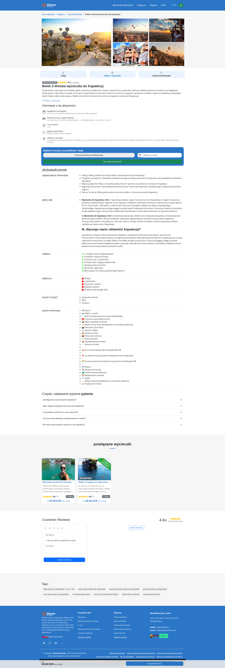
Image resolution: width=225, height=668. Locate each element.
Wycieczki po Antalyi (122, 625)
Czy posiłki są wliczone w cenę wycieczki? (60, 412)
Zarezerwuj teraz (154, 663)
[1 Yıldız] (45, 528)
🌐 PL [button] (173, 5)
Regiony (153, 5)
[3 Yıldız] (54, 528)
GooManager (57, 656)
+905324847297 (163, 627)
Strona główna (48, 14)
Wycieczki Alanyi (120, 617)
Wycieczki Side (119, 633)
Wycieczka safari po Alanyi (88, 621)
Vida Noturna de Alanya (145, 656)
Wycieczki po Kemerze (122, 629)
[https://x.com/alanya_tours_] (61, 643)
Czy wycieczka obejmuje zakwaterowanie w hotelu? (64, 418)
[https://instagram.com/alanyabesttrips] (50, 643)
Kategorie (141, 5)
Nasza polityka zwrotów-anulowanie (141, 653)
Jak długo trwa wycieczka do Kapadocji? (59, 400)
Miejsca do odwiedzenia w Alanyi (169, 656)
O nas (80, 625)
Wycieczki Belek (75, 14)
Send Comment (64, 560)
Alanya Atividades (127, 656)
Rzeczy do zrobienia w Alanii (107, 656)
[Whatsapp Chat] (181, 5)
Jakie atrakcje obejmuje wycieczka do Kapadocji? (63, 406)
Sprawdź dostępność (112, 161)
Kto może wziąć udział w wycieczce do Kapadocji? (64, 425)
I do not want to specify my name (61, 540)
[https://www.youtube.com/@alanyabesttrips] (55, 643)
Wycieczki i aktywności (123, 5)
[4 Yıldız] (58, 528)
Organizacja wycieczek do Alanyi (169, 653)
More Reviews (136, 527)
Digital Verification (55, 637)
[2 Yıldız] (49, 528)
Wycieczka (82, 617)
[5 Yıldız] (62, 528)
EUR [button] (163, 5)
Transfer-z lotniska (85, 633)
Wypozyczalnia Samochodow (89, 629)
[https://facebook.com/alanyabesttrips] (44, 643)
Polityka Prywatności (117, 653)
